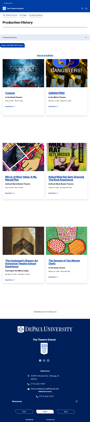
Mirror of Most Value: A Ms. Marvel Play (21, 178)
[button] (14, 106)
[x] (44, 360)
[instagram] (48, 360)
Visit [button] (24, 412)
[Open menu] (86, 8)
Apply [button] (45, 412)
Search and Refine (45, 55)
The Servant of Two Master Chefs (64, 262)
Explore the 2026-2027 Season (12, 45)
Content (10, 93)
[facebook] (40, 360)
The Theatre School (10, 15)
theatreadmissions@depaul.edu (45, 389)
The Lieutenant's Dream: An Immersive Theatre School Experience (21, 263)
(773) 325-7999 (38, 384)
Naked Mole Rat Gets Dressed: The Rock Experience (66, 178)
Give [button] (66, 412)
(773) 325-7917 (46, 397)
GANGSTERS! (57, 93)
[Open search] (82, 8)
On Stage (23, 15)
